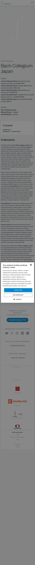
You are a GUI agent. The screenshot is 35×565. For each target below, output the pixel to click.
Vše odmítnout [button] (18, 295)
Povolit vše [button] (18, 290)
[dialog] (17, 282)
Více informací (22, 286)
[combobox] (31, 265)
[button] (17, 299)
